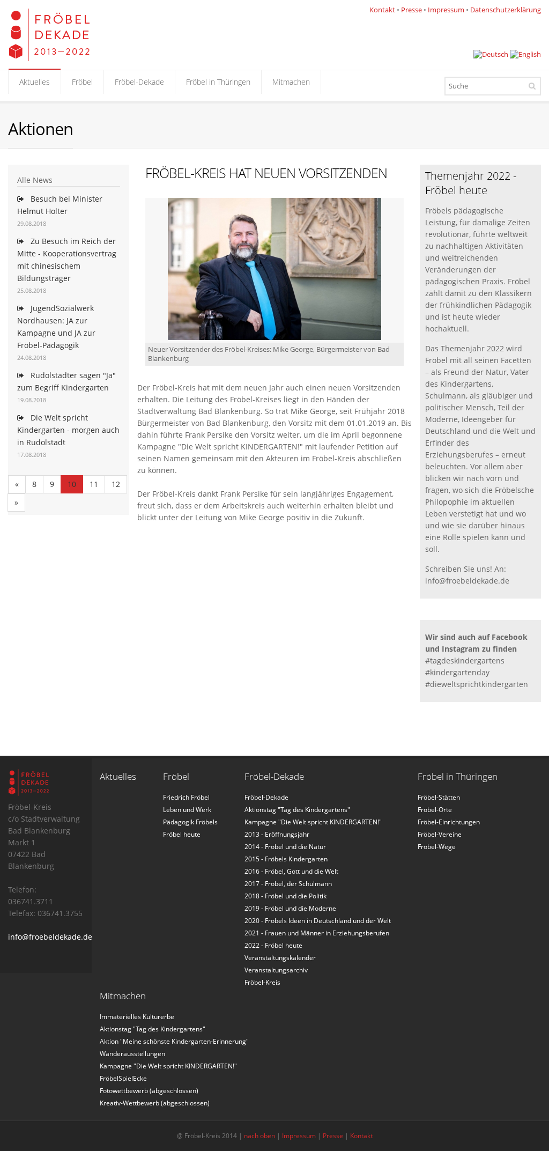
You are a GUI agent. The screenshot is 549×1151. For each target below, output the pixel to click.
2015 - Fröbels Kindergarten (286, 859)
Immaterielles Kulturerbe (137, 1016)
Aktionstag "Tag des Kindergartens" (297, 809)
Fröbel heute (182, 834)
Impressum (446, 9)
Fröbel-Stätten (439, 797)
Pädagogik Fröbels (190, 822)
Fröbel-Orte (435, 809)
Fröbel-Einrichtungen (449, 822)
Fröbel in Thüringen (218, 82)
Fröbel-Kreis (262, 982)
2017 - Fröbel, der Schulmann (288, 883)
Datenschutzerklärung (505, 9)
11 (94, 484)
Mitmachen (291, 82)
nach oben (259, 1135)
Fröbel (82, 82)
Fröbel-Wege (437, 846)
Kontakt (382, 9)
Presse (411, 9)
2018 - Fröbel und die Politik (285, 896)
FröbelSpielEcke (123, 1078)
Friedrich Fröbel (186, 797)
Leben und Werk (187, 809)
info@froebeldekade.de (50, 937)
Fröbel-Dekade (139, 82)
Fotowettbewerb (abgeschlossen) (149, 1090)
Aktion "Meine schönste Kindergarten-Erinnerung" (174, 1041)
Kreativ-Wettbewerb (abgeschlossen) (155, 1103)
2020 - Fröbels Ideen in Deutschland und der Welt (317, 920)
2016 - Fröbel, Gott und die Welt (291, 871)
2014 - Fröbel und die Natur (285, 846)
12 (116, 484)
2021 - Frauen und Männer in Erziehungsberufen (316, 933)
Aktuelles (34, 82)
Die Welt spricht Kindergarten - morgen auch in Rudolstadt (68, 429)
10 (72, 484)
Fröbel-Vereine (440, 834)
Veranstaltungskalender (280, 957)
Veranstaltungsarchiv (276, 970)
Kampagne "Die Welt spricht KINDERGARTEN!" (313, 822)
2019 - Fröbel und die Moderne (290, 908)
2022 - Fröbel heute (273, 945)
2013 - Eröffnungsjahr (276, 834)
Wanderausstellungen (132, 1053)
